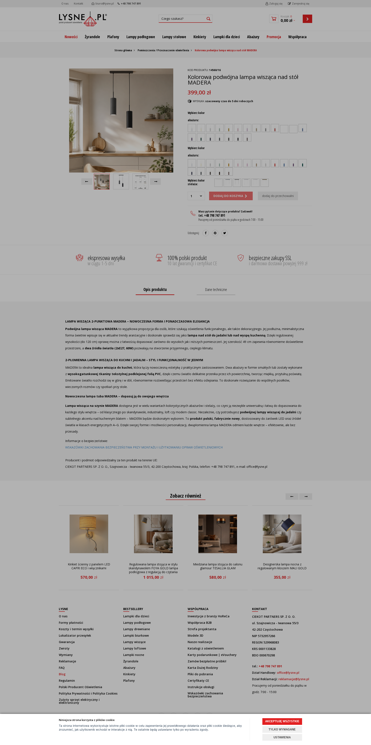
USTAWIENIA (282, 737)
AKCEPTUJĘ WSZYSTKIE (282, 721)
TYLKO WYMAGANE (282, 729)
